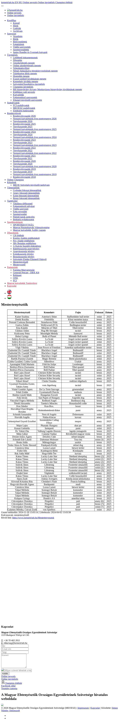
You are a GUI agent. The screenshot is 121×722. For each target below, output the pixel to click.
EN (17, 2)
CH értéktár (18, 235)
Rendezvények (14, 113)
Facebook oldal (8, 686)
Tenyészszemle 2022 (22, 150)
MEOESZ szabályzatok (24, 108)
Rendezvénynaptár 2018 (24, 177)
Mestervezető (19, 264)
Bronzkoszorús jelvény (23, 256)
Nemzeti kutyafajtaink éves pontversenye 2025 (35, 129)
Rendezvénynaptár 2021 (24, 156)
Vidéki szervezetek (22, 47)
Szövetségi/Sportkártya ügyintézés (29, 84)
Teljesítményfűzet (21, 68)
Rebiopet (17, 275)
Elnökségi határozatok (23, 110)
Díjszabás (17, 60)
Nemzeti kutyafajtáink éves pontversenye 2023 (35, 145)
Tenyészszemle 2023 (22, 142)
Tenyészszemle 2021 (22, 158)
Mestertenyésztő (20, 262)
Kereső (16, 23)
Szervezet (11, 33)
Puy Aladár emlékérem (23, 240)
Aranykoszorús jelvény (24, 251)
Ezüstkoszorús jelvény (23, 254)
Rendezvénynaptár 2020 (24, 161)
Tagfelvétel (12, 201)
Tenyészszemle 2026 (22, 121)
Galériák (17, 28)
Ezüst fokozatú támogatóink (26, 195)
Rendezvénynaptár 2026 (24, 116)
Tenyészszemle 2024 (22, 134)
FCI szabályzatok (21, 105)
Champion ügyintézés (23, 87)
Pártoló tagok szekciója (24, 217)
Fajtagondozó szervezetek (25, 97)
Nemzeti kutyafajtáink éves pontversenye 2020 (35, 166)
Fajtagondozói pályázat (24, 206)
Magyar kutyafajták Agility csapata (29, 230)
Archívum (17, 31)
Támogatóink (13, 187)
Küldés (5, 673)
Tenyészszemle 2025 (22, 126)
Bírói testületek (20, 41)
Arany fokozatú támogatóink (26, 193)
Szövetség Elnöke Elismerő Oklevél (29, 259)
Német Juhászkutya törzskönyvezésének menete (35, 71)
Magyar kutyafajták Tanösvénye (22, 283)
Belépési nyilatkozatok (23, 219)
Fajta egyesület (20, 211)
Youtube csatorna (9, 688)
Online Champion (15, 179)
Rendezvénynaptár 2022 (24, 148)
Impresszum (83, 708)
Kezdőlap (11, 20)
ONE (15, 278)
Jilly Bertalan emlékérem (24, 243)
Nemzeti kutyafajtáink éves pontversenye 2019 (35, 174)
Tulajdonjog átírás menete (25, 73)
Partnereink (12, 267)
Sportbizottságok (15, 222)
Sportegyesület (20, 214)
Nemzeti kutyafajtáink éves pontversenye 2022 (35, 153)
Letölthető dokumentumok (25, 57)
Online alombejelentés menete (27, 65)
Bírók (15, 39)
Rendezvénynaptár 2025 (24, 124)
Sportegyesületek (21, 49)
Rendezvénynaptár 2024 (24, 132)
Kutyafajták (18, 94)
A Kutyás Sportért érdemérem (27, 246)
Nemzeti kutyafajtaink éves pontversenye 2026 (35, 118)
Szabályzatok (13, 102)
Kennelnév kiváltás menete (25, 81)
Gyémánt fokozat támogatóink (27, 190)
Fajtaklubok (18, 44)
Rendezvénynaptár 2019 (24, 169)
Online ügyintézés (46, 2)
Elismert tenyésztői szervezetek (27, 100)
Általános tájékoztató (22, 203)
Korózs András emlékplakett (26, 238)
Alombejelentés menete (24, 63)
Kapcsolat (11, 286)
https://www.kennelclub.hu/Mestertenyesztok (33, 517)
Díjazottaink (12, 233)
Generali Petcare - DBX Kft (26, 272)
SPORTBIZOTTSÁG (23, 225)
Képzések (11, 182)
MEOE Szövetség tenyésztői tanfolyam (31, 185)
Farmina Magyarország (24, 270)
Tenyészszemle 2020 (22, 164)
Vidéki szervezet (20, 209)
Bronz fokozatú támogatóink (26, 198)
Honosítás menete (21, 76)
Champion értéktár (63, 2)
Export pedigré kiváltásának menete (29, 79)
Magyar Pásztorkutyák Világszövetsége (31, 227)
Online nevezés (30, 2)
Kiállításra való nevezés (24, 92)
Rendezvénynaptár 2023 (24, 140)
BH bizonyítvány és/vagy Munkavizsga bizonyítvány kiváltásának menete (47, 89)
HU (21, 2)
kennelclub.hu (8, 2)
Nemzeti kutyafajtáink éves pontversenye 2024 (35, 137)
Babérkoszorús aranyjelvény (26, 248)
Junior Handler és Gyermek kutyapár (30, 52)
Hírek (15, 25)
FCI (15, 280)
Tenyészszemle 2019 (22, 171)
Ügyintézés (12, 55)
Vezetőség (17, 36)
